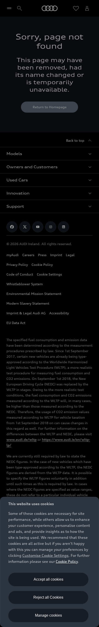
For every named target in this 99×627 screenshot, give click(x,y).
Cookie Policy (67, 561)
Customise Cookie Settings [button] (45, 555)
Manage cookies (48, 615)
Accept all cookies (48, 579)
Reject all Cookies (48, 597)
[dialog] (49, 562)
